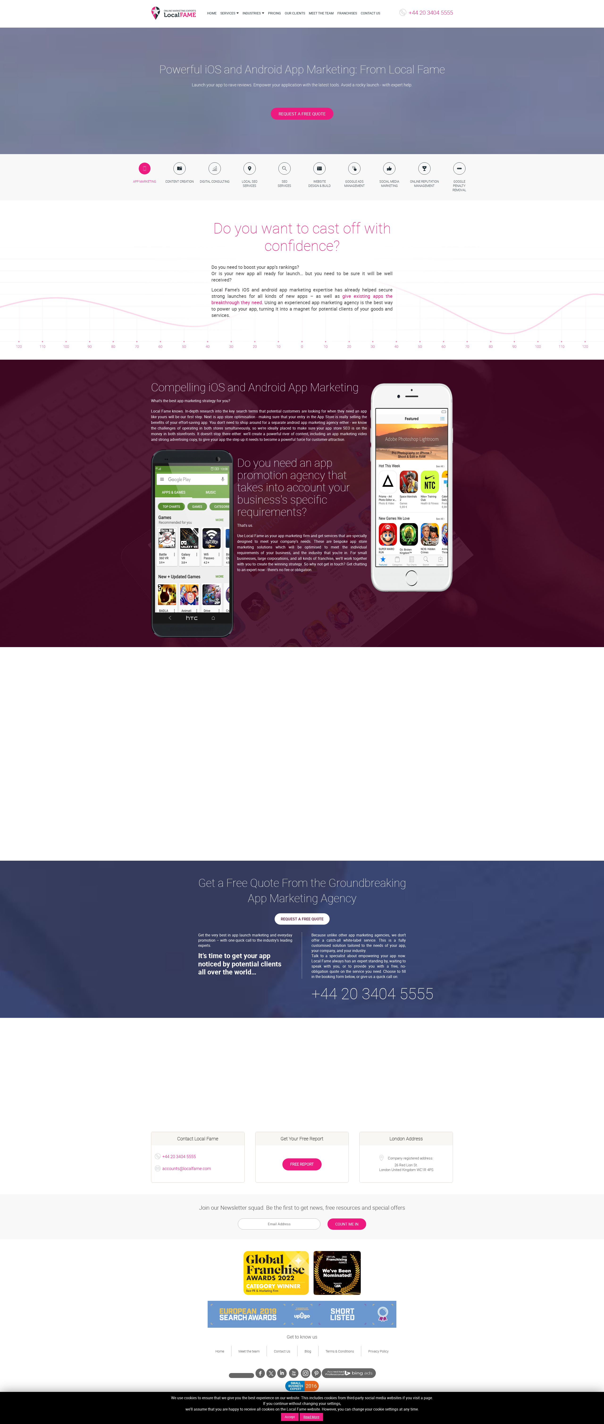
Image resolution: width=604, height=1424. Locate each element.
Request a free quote (302, 919)
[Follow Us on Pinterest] (316, 1374)
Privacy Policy (378, 1351)
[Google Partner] (241, 1374)
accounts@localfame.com (186, 1168)
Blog (308, 1351)
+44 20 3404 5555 (431, 12)
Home (212, 13)
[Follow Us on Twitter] (271, 1373)
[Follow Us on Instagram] (305, 1373)
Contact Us (370, 13)
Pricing (274, 13)
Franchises (347, 13)
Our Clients (295, 13)
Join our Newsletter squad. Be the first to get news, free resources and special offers (302, 1207)
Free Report (302, 1164)
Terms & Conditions (340, 1351)
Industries (252, 13)
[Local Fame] (173, 13)
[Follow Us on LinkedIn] (282, 1374)
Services (227, 13)
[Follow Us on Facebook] (260, 1374)
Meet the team (321, 13)
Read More (311, 1417)
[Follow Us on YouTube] (293, 1374)
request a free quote (302, 113)
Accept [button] (290, 1417)
